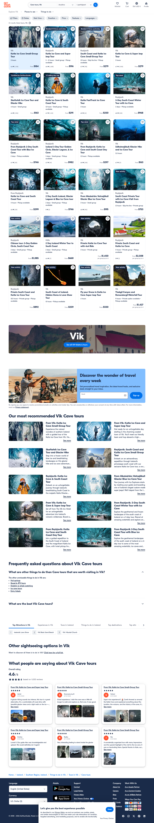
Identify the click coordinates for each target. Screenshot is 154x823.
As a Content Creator (133, 791)
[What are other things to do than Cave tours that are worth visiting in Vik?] (142, 572)
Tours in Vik (73, 775)
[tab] (21, 625)
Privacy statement (22, 407)
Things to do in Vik (58, 775)
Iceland (20, 775)
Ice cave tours (16, 588)
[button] (25, 48)
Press (115, 799)
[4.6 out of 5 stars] (16, 679)
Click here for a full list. (53, 653)
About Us (116, 787)
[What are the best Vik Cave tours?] (142, 603)
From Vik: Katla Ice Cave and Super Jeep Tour (29, 687)
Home (11, 775)
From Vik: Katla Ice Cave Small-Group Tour (75, 687)
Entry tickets (16, 591)
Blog (114, 795)
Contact (77, 787)
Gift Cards (117, 802)
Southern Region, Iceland (36, 775)
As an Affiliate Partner (133, 795)
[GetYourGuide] (7, 5)
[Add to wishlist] (38, 29)
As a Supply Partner (132, 787)
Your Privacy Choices (82, 799)
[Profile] (146, 3)
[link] (25, 48)
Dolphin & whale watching (22, 586)
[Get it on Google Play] (62, 789)
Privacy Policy (79, 795)
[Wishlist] (117, 3)
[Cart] (127, 3)
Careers (116, 791)
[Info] (30, 23)
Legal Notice (78, 791)
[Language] (137, 3)
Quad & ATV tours (18, 583)
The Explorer (117, 806)
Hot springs (15, 581)
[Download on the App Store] (62, 798)
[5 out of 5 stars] (30, 691)
